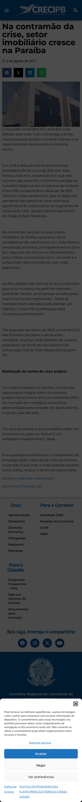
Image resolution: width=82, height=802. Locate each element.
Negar (41, 765)
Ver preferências (41, 777)
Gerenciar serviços (40, 742)
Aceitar (41, 754)
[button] (76, 704)
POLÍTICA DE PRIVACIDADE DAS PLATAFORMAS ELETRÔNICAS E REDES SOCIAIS (43, 791)
